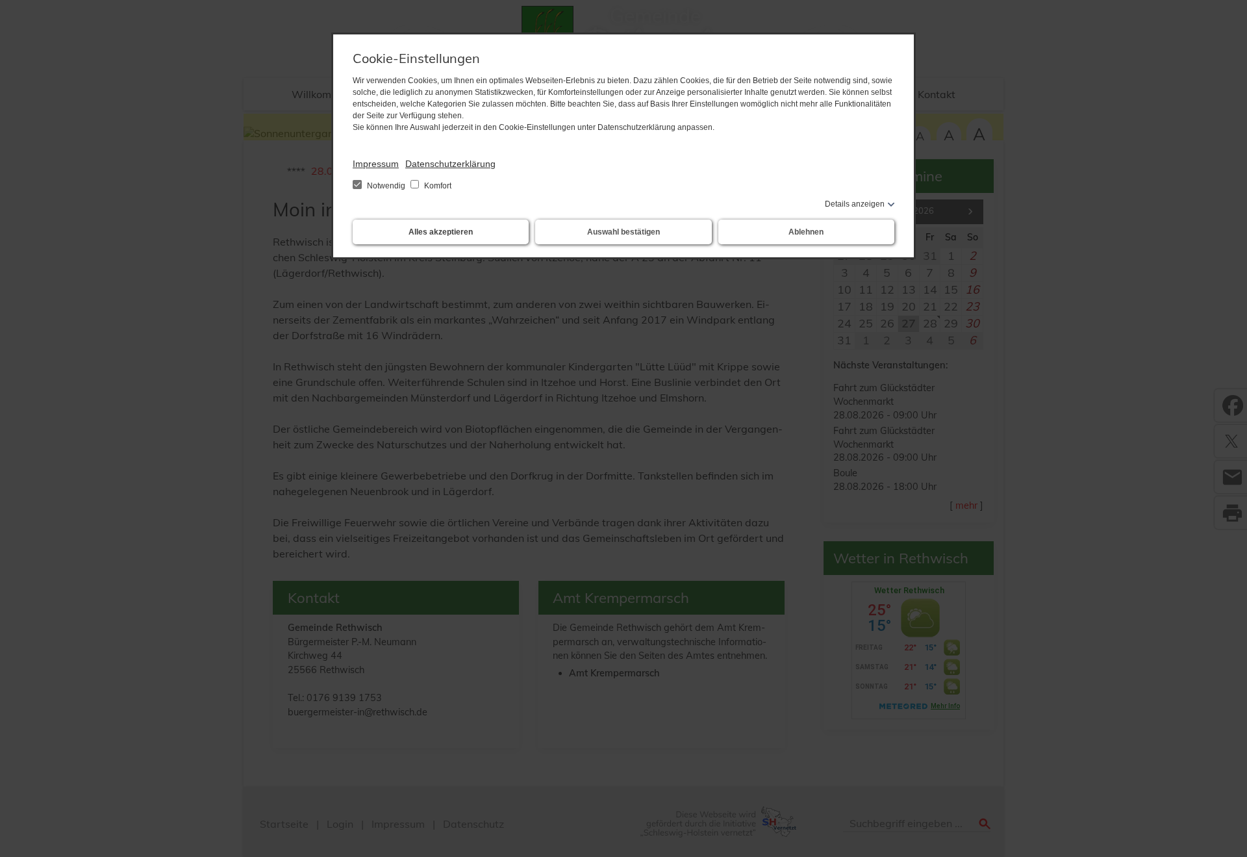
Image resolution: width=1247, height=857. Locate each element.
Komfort (436, 185)
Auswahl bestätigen (623, 232)
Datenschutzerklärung (450, 164)
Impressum (376, 164)
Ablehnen (806, 232)
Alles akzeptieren (441, 232)
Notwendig (386, 185)
